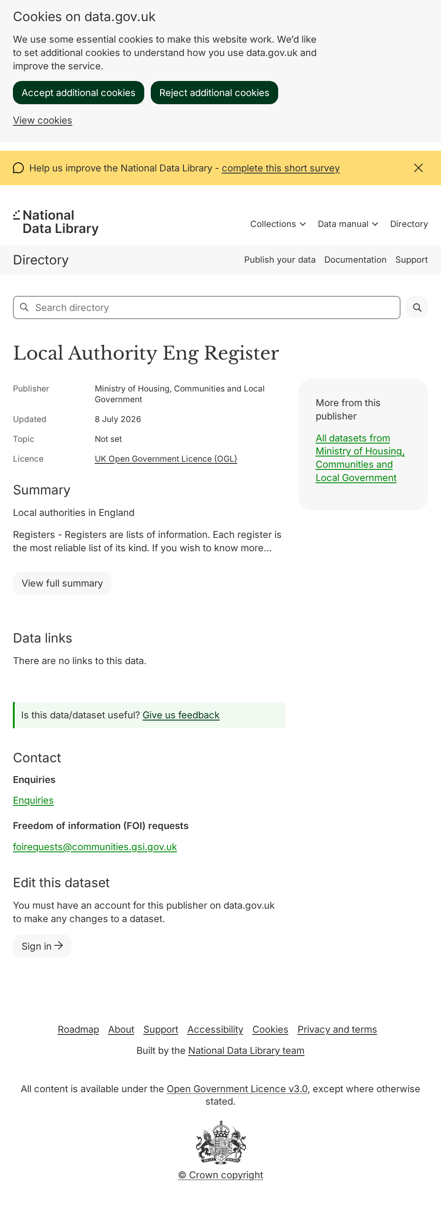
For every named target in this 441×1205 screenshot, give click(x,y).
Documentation (355, 260)
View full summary (62, 583)
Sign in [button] (38, 946)
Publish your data (280, 260)
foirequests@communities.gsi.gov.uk (95, 846)
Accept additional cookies (79, 92)
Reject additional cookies (214, 92)
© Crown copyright (220, 1174)
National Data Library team (246, 1050)
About (121, 1029)
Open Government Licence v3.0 (237, 1088)
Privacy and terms (337, 1029)
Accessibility (215, 1029)
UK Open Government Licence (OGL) (166, 459)
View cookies (42, 120)
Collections (273, 224)
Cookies (270, 1029)
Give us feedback (181, 715)
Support (411, 260)
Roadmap (78, 1029)
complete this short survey (281, 168)
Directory (409, 224)
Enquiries (33, 800)
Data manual (343, 224)
